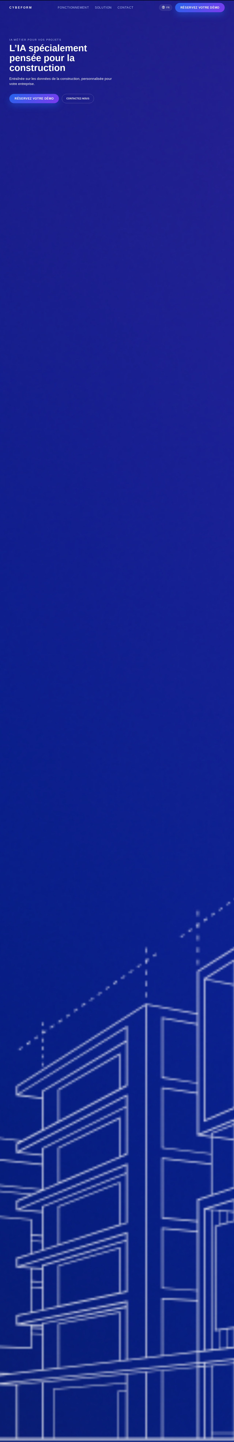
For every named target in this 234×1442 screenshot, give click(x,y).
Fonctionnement (73, 7)
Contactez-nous (77, 98)
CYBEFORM (20, 7)
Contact (125, 7)
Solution (103, 7)
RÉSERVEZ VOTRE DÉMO (199, 7)
